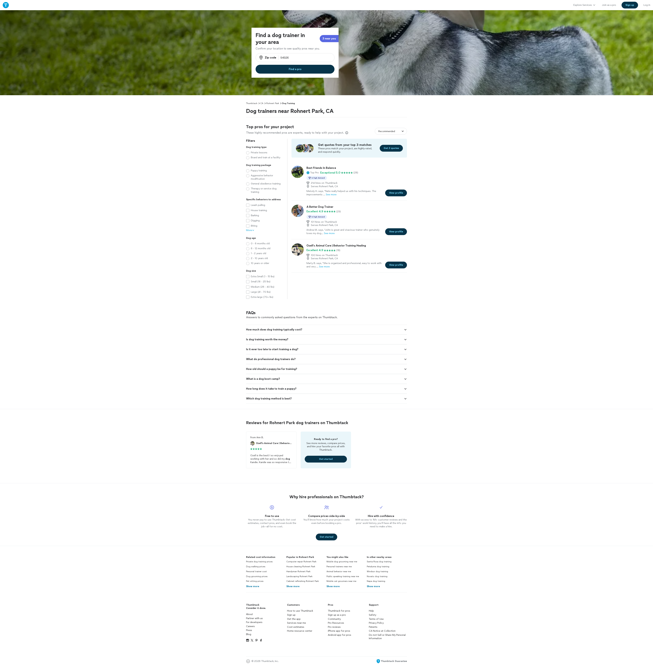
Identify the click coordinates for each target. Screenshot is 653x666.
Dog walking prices (255, 566)
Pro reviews (334, 627)
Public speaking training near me (342, 576)
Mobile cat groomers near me (341, 581)
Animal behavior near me (338, 571)
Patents (373, 627)
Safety (372, 614)
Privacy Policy (376, 622)
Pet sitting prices (254, 581)
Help (371, 610)
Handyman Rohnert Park (298, 571)
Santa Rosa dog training (379, 561)
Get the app (294, 619)
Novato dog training (377, 576)
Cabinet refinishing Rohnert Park (302, 581)
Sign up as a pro (337, 614)
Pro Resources (336, 622)
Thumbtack (251, 103)
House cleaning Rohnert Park (300, 566)
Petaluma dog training (378, 566)
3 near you (329, 38)
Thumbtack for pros (339, 610)
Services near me (296, 622)
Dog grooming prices (256, 576)
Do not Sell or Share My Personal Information (387, 637)
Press (249, 630)
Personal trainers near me (339, 566)
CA (261, 103)
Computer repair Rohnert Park (301, 561)
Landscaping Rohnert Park (299, 576)
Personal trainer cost (256, 571)
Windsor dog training (377, 571)
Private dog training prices (259, 561)
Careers (250, 626)
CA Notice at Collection (382, 630)
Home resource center (299, 630)
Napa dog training (376, 581)
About (249, 614)
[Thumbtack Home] (6, 5)
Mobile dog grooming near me (341, 561)
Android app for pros (339, 635)
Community (334, 619)
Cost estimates (295, 627)
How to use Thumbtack (300, 610)
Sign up (291, 614)
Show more (252, 586)
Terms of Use (376, 619)
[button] (312, 173)
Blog (248, 634)
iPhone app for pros (339, 630)
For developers (254, 622)
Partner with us (254, 618)
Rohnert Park (272, 103)
